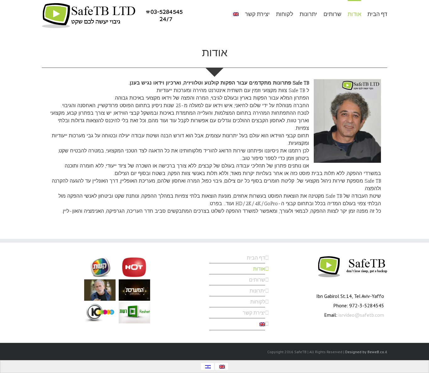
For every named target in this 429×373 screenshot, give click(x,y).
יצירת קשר (254, 313)
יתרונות (257, 291)
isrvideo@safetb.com (361, 315)
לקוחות (257, 302)
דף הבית (256, 258)
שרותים (257, 280)
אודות (259, 269)
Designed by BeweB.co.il (366, 351)
